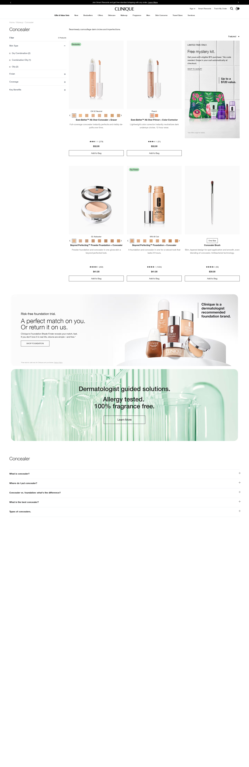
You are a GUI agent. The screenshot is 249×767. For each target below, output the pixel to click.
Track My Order (220, 9)
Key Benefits (37, 89)
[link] (124, 330)
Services (191, 15)
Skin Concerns (161, 15)
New (76, 15)
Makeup (124, 15)
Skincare (111, 15)
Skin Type (37, 45)
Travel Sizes (177, 15)
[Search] (231, 8)
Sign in (192, 9)
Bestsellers (88, 15)
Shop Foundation (35, 343)
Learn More (153, 2)
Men (148, 15)
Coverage (37, 81)
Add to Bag (96, 153)
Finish (37, 74)
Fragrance (137, 15)
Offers (100, 15)
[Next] (122, 115)
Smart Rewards (204, 9)
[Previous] (70, 115)
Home (12, 22)
